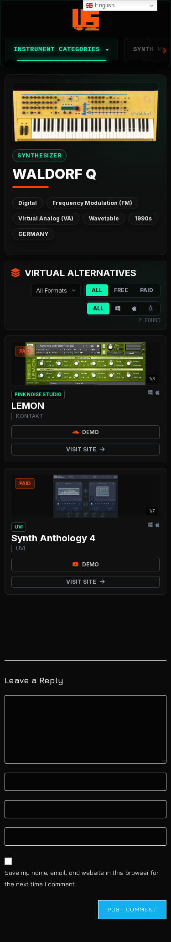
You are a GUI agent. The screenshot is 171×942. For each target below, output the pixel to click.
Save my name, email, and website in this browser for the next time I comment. (82, 878)
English (103, 5)
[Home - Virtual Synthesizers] (85, 19)
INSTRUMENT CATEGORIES (61, 49)
